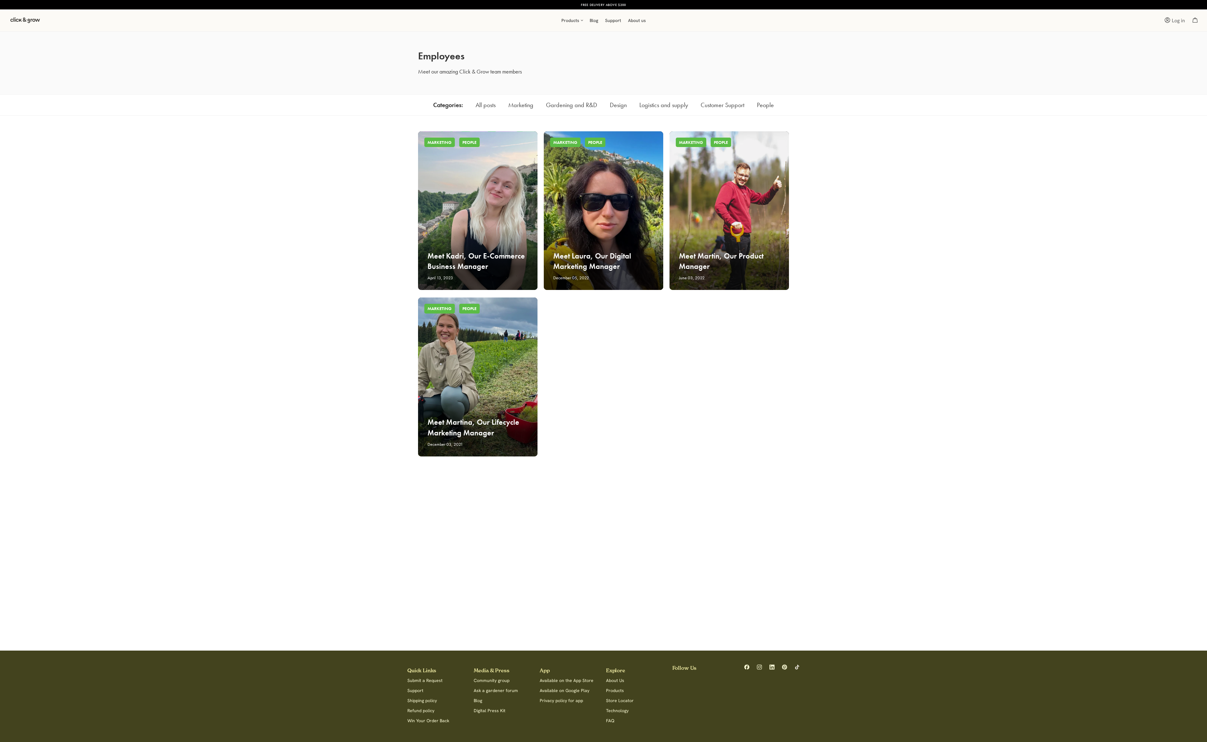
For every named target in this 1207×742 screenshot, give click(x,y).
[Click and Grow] (25, 22)
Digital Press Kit (489, 710)
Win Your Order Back (428, 720)
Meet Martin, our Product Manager (721, 261)
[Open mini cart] (1195, 20)
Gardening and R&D (571, 105)
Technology (617, 710)
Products (615, 690)
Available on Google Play (564, 690)
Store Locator (620, 700)
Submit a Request (425, 680)
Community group (492, 680)
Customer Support (722, 105)
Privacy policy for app (561, 700)
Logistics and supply (663, 105)
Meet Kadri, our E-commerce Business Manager (476, 261)
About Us (615, 680)
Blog (478, 700)
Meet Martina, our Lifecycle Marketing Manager (473, 427)
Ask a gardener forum (496, 690)
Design (618, 105)
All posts (486, 105)
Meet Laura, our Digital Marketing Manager (592, 261)
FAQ (610, 720)
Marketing (520, 105)
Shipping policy (422, 700)
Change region (639, 5)
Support (415, 690)
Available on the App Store (566, 680)
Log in (1178, 20)
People (765, 105)
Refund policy (420, 710)
